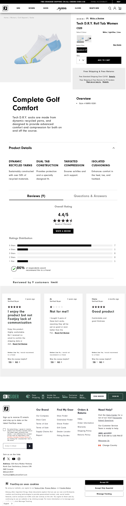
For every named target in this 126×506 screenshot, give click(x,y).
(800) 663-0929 (104, 433)
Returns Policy (84, 435)
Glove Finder (63, 424)
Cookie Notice (65, 488)
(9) (87, 18)
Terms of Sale (42, 428)
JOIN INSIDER (98, 396)
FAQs (80, 419)
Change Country (110, 445)
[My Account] (114, 8)
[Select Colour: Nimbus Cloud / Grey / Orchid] (87, 38)
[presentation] (36, 196)
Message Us (104, 441)
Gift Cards (61, 428)
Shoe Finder (62, 416)
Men (18, 8)
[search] (109, 8)
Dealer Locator (63, 431)
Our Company (42, 416)
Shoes (45, 8)
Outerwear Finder (65, 420)
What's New (94, 8)
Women (32, 8)
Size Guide (117, 45)
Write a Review (97, 18)
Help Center (111, 415)
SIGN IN (115, 396)
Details (112, 77)
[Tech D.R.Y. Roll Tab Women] (35, 47)
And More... (83, 396)
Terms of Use (39, 488)
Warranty (82, 427)
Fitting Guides (63, 435)
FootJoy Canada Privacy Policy (18, 437)
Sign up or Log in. (94, 82)
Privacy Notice (50, 488)
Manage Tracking (104, 494)
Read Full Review (20, 344)
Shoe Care (41, 420)
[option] (35, 47)
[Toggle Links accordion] (44, 410)
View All (54, 282)
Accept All (104, 482)
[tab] (119, 8)
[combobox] (8, 503)
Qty (78, 55)
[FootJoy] (5, 8)
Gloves (78, 8)
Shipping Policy (85, 431)
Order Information (86, 423)
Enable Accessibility (99, 2)
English (6, 504)
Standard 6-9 (82, 50)
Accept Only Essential (104, 488)
